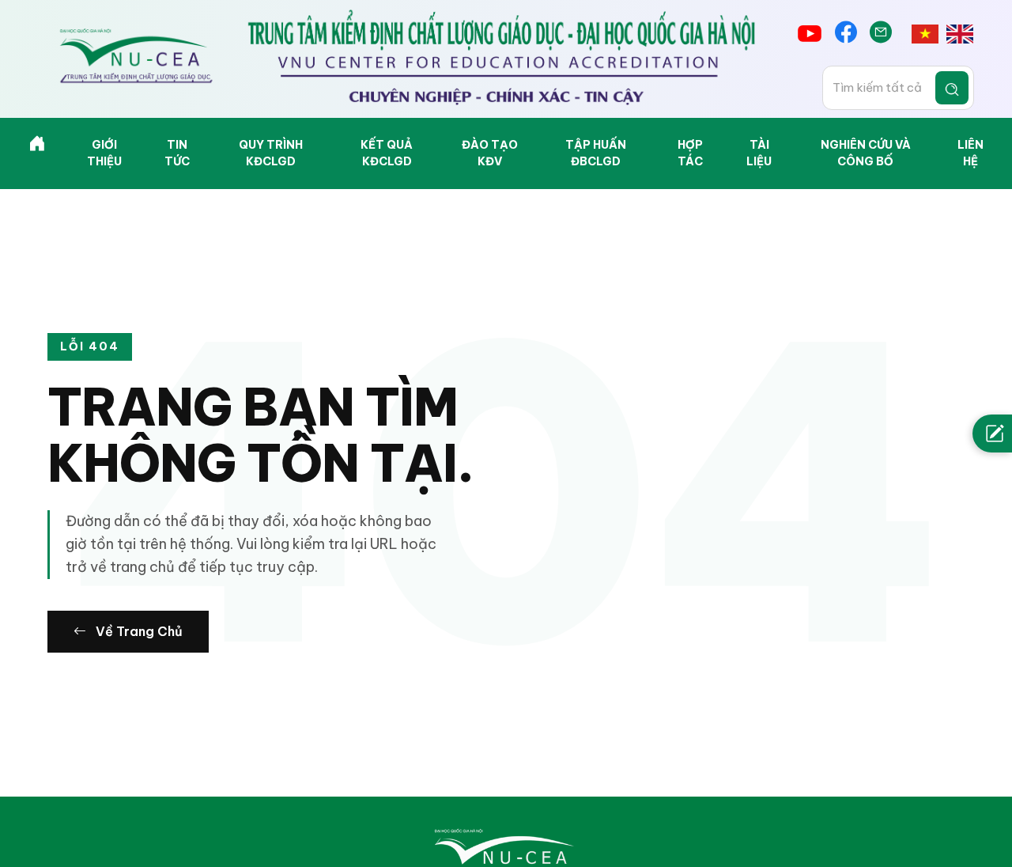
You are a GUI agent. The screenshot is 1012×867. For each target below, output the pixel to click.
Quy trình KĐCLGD (271, 153)
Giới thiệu (104, 153)
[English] (960, 34)
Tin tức (177, 153)
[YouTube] (809, 34)
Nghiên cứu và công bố (866, 153)
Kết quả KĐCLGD (387, 153)
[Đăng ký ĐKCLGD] (992, 433)
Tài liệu (759, 153)
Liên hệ (970, 153)
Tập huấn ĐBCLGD (595, 153)
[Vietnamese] (925, 34)
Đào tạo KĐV (490, 153)
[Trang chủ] (37, 146)
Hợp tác (690, 153)
